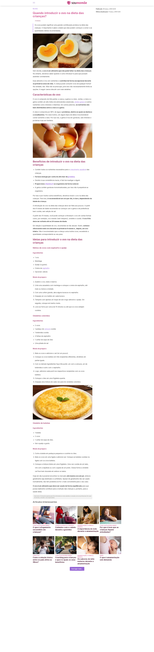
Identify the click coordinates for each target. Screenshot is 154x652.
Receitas (35, 8)
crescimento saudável (78, 169)
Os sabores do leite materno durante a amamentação (85, 561)
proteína (71, 177)
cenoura (47, 329)
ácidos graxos (80, 102)
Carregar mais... (77, 569)
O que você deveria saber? (41, 525)
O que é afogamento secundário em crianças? (42, 529)
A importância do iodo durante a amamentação (88, 530)
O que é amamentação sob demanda (109, 558)
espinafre (46, 268)
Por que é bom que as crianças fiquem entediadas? (109, 529)
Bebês (101, 555)
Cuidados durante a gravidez (64, 525)
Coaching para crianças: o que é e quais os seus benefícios (66, 559)
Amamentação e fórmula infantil (85, 526)
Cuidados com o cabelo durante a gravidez (65, 528)
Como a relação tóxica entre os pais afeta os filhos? (42, 559)
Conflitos (36, 555)
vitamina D (49, 184)
